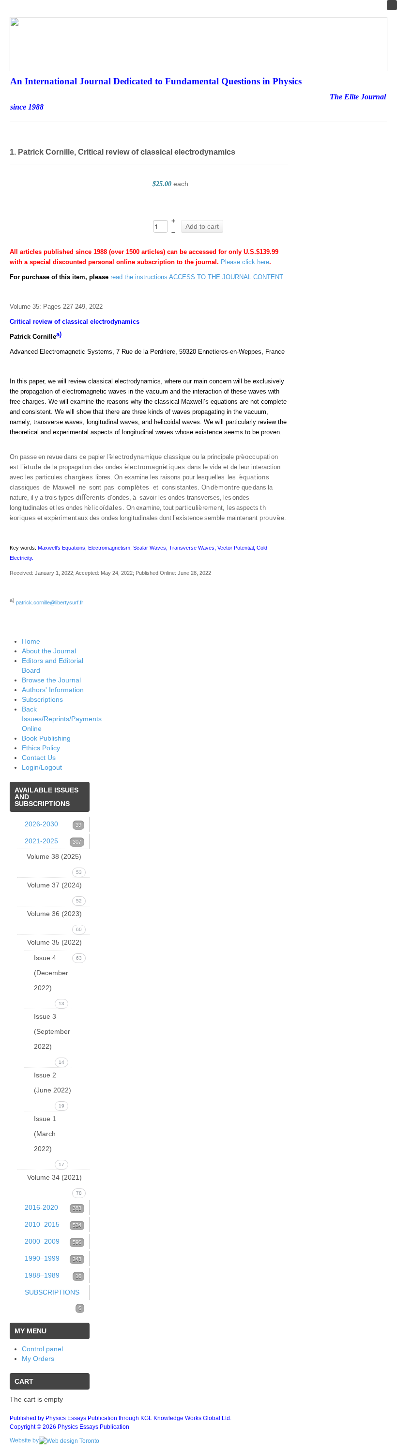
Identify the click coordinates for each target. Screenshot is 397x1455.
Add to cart (202, 226)
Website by (24, 1440)
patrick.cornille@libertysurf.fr (49, 602)
